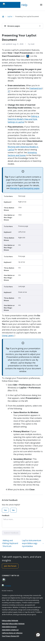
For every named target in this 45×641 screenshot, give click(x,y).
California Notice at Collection (12, 633)
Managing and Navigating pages (24, 188)
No (13, 510)
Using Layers (8, 335)
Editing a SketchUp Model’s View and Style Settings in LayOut (23, 119)
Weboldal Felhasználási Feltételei (13, 624)
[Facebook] (4, 579)
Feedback (5, 515)
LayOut (9, 16)
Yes (5, 510)
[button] (38, 634)
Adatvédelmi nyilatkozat (10, 630)
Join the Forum (10, 566)
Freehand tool (35, 88)
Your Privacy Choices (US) (10, 636)
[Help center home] (3, 16)
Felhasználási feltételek (10, 621)
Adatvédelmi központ (9, 627)
